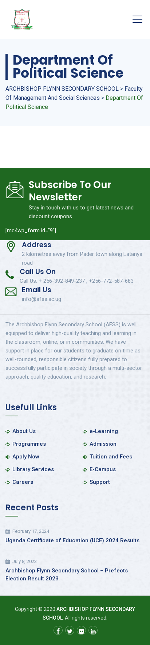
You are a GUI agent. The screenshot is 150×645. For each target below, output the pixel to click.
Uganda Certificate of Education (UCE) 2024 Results (72, 540)
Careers (22, 482)
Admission (103, 444)
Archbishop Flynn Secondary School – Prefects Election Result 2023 (66, 574)
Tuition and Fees (111, 456)
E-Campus (103, 469)
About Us (24, 431)
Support (100, 482)
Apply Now (25, 456)
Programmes (29, 444)
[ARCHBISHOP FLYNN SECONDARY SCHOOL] (22, 19)
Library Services (33, 469)
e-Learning (104, 431)
